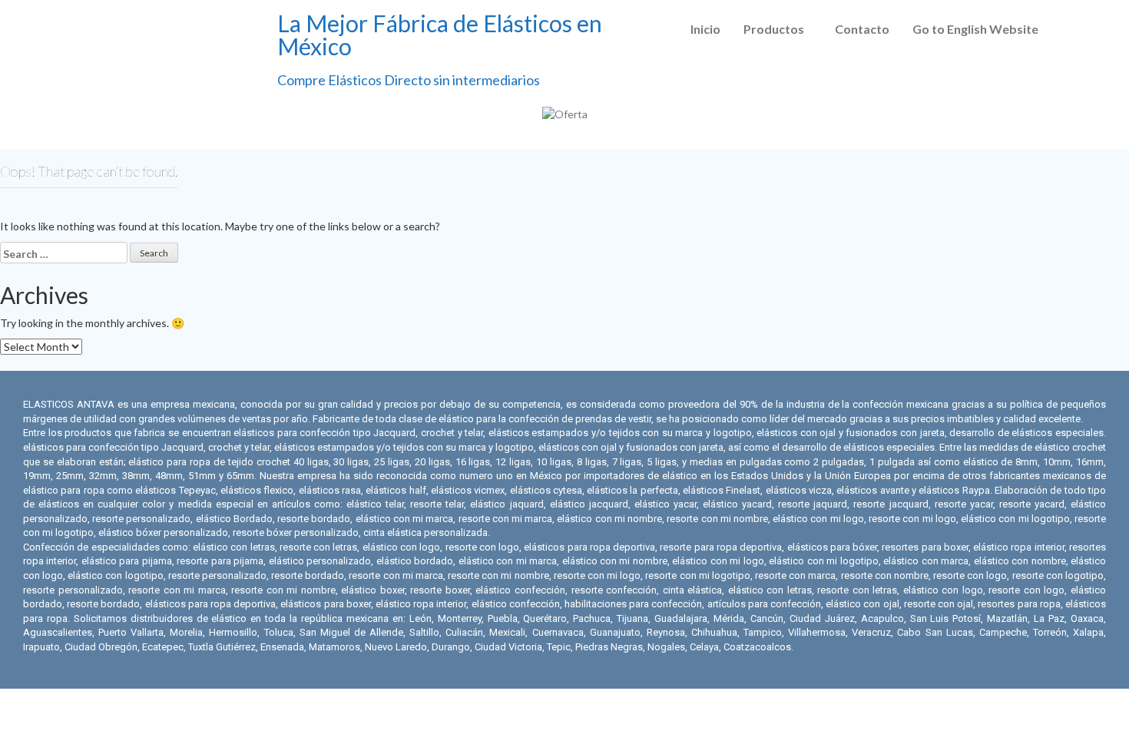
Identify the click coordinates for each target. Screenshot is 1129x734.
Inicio (705, 28)
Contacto (862, 28)
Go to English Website (975, 28)
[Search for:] (63, 252)
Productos (773, 28)
